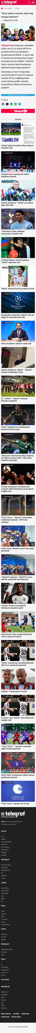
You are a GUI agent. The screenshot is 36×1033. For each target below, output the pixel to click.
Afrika (3, 911)
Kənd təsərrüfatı (6, 865)
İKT (2, 873)
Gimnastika (4, 967)
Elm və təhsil (4, 890)
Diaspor (3, 839)
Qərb (2, 1002)
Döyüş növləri (5, 970)
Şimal (2, 997)
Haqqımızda (5, 1017)
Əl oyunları (4, 972)
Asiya (2, 916)
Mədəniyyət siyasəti (7, 949)
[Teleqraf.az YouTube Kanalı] (18, 111)
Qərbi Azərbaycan (6, 842)
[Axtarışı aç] (29, 3)
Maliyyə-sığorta (5, 870)
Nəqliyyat (4, 875)
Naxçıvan (4, 1008)
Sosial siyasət (5, 888)
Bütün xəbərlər (6, 1014)
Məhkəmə (4, 934)
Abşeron (3, 1000)
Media (3, 898)
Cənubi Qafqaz (5, 924)
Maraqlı (3, 939)
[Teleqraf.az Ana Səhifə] (9, 2)
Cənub (3, 1005)
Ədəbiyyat (4, 952)
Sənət (3, 954)
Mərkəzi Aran (5, 992)
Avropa (3, 922)
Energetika (4, 867)
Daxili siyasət (5, 850)
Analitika (3, 855)
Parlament (4, 844)
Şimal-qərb (4, 994)
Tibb (2, 896)
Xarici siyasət (5, 847)
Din (2, 901)
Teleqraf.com (7, 45)
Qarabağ (3, 852)
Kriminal (3, 937)
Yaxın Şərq (4, 919)
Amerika (3, 914)
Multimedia (25, 1014)
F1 (2, 964)
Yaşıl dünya (4, 893)
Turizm (3, 878)
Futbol (3, 975)
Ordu (2, 836)
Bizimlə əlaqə (16, 1017)
